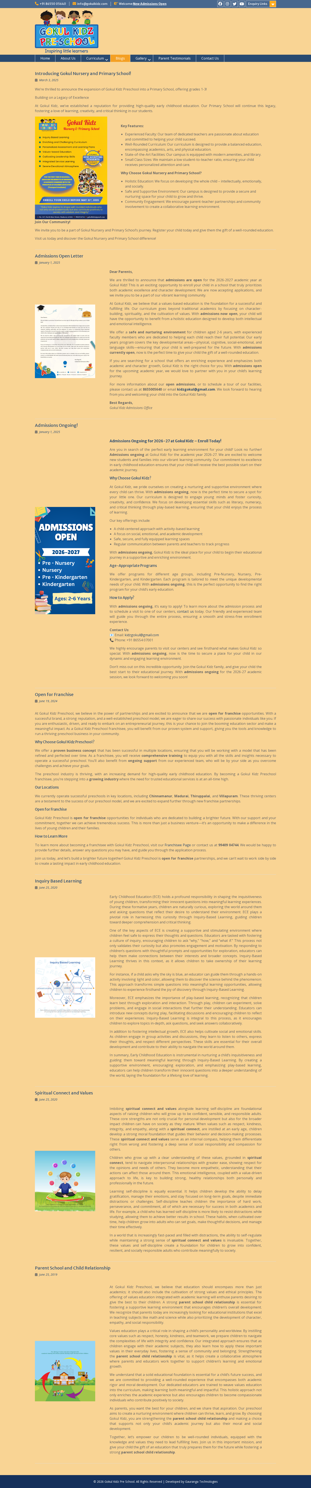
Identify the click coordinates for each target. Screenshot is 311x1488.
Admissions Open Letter (59, 256)
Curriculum (95, 58)
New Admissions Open (150, 4)
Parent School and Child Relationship (72, 1268)
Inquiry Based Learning (58, 881)
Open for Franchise (54, 694)
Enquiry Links (257, 4)
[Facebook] (220, 4)
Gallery (141, 58)
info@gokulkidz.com (92, 4)
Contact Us (210, 58)
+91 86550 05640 (53, 4)
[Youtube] (242, 4)
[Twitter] (235, 4)
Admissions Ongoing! (56, 425)
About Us (68, 58)
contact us (185, 611)
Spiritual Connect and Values (64, 1092)
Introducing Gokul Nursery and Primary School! (83, 73)
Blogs (120, 58)
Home (45, 58)
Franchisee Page (178, 845)
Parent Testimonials (174, 58)
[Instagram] (227, 4)
